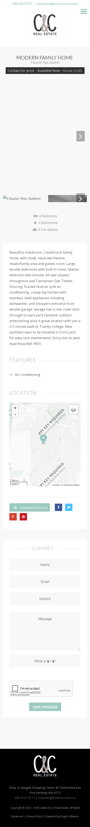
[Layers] (73, 409)
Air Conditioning (27, 374)
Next (80, 136)
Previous (9, 136)
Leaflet (55, 484)
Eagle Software (69, 816)
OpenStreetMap (71, 484)
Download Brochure (33, 507)
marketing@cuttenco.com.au (57, 3)
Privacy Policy (34, 816)
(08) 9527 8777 (22, 3)
